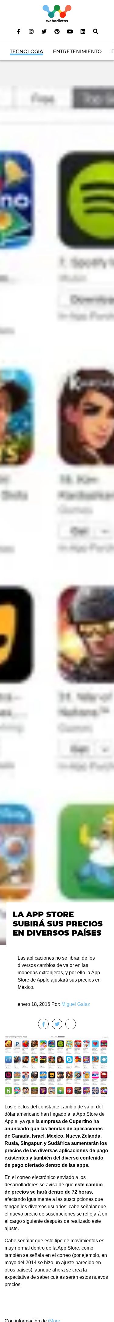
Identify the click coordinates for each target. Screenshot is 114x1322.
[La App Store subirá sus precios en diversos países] (57, 514)
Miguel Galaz (75, 1004)
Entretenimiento (77, 51)
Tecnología (26, 51)
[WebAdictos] (57, 13)
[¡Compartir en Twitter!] (57, 1024)
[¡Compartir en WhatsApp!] (70, 1024)
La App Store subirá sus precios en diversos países (58, 923)
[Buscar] (95, 31)
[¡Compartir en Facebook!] (43, 1024)
